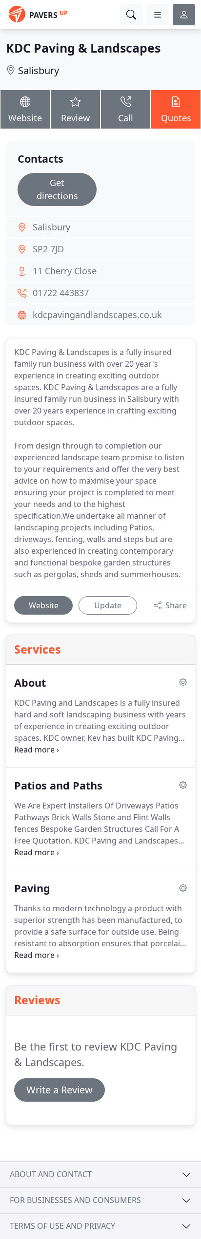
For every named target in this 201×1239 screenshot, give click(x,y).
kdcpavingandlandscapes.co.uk (97, 314)
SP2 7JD (48, 249)
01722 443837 (61, 293)
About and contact (51, 1174)
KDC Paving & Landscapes (83, 47)
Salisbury (38, 70)
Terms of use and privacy (62, 1225)
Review (75, 118)
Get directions (57, 189)
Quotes (176, 118)
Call (125, 118)
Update (107, 605)
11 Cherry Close (65, 271)
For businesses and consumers (75, 1200)
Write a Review (59, 1089)
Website (25, 118)
